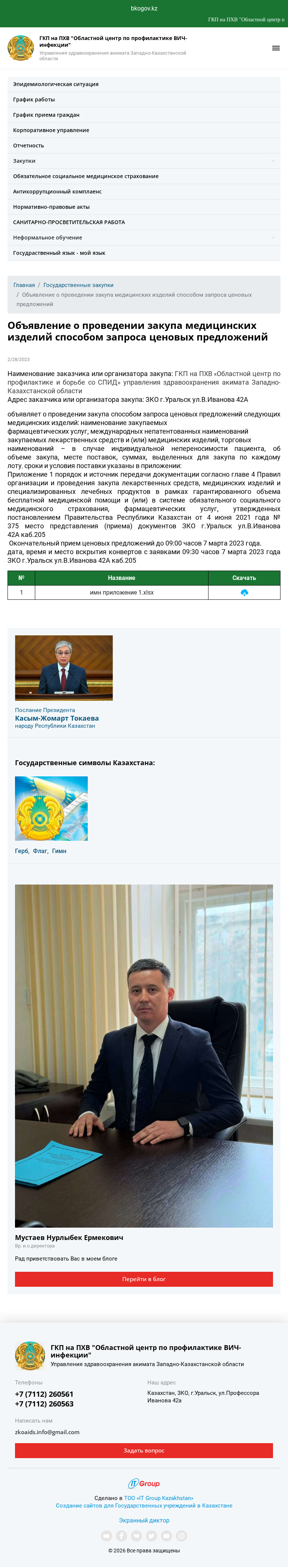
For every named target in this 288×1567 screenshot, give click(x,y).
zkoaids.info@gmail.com (47, 1432)
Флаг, (41, 851)
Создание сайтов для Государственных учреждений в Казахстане (144, 1505)
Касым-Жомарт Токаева (57, 718)
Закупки (24, 160)
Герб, (22, 851)
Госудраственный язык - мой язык (59, 252)
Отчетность (28, 145)
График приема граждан (46, 114)
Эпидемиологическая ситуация (56, 84)
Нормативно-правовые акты (51, 206)
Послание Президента (45, 710)
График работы (34, 99)
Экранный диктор (144, 1520)
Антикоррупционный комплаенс (57, 191)
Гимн (59, 851)
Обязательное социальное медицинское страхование (86, 176)
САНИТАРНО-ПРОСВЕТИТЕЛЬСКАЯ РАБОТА (69, 222)
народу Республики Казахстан (55, 726)
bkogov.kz (144, 8)
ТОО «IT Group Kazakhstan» (159, 1498)
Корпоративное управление (51, 130)
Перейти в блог (144, 1279)
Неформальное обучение (47, 237)
